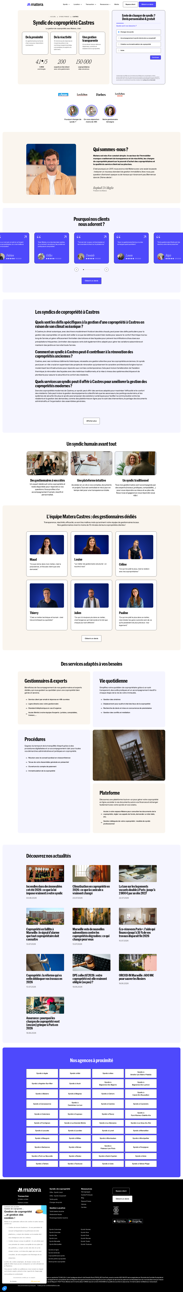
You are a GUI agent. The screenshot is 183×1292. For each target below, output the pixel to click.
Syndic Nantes (86, 1229)
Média (116, 4)
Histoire (83, 1204)
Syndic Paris (85, 1235)
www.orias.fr (153, 1282)
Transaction (23, 1196)
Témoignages (85, 1192)
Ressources (86, 1189)
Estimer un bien (23, 1202)
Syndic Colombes (55, 1229)
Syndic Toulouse (86, 1244)
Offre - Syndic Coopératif (58, 1196)
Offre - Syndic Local (56, 1192)
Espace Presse (86, 1201)
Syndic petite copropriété (57, 1259)
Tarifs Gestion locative (57, 1211)
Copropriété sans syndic (57, 1256)
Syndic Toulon (85, 1241)
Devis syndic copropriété (57, 1262)
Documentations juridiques (27, 1286)
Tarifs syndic (54, 1199)
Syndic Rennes (86, 1238)
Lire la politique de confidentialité (13, 1274)
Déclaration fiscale (56, 1215)
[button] (66, 4)
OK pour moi (35, 1281)
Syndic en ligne (54, 1250)
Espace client (130, 4)
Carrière (84, 1207)
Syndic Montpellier (55, 1244)
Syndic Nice (85, 1232)
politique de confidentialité (149, 80)
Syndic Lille (53, 1235)
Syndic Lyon (53, 1238)
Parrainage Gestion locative (59, 1218)
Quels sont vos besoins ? (126, 26)
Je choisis (13, 1281)
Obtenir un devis (147, 4)
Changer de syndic (56, 1202)
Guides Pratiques (87, 1195)
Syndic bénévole (54, 1253)
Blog (82, 1198)
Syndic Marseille (54, 1241)
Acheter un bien (23, 1199)
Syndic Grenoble (54, 1232)
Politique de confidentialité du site (48, 1286)
